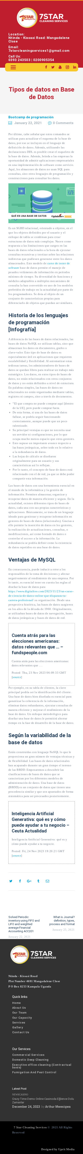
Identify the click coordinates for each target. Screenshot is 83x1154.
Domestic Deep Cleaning (30, 1059)
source (17, 677)
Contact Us (20, 1032)
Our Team (19, 1012)
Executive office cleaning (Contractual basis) (41, 1066)
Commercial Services (28, 1054)
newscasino (20, 1094)
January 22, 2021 (28, 123)
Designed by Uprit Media (58, 1149)
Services (18, 1022)
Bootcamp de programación (31, 117)
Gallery (17, 1027)
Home (16, 1002)
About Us (19, 1007)
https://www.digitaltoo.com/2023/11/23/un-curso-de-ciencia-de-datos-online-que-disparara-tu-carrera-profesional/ (41, 596)
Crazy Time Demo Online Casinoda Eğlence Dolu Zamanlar (43, 1100)
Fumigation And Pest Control (34, 1072)
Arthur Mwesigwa (58, 1106)
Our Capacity (22, 1017)
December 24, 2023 (26, 1106)
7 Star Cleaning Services (30, 1127)
